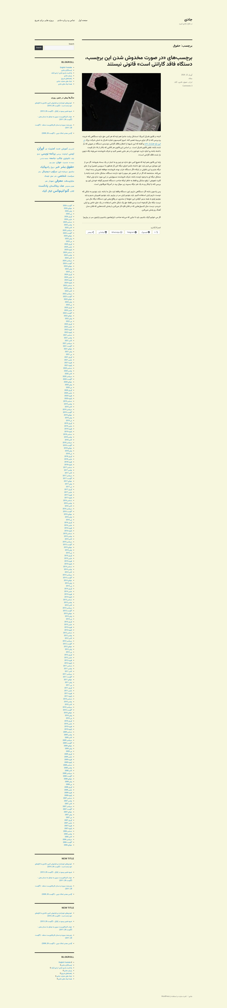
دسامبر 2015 (67, 533)
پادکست (43, 186)
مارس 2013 (68, 624)
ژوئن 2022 (68, 318)
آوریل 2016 (68, 522)
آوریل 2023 (68, 307)
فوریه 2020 (68, 396)
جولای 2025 (68, 236)
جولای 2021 (68, 349)
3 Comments (187, 86)
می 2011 (69, 685)
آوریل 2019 (68, 423)
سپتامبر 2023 (67, 294)
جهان (58, 162)
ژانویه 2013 (68, 630)
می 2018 (69, 453)
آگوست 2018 (67, 445)
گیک (175, 82)
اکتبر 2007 (68, 803)
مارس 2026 (68, 219)
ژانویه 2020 (68, 398)
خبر (57, 167)
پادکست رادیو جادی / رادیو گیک (61, 73)
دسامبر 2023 (67, 285)
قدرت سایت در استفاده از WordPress (173, 996)
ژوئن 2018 (68, 451)
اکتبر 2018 (68, 440)
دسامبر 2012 (67, 633)
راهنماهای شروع (66, 78)
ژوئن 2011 (68, 682)
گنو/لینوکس (61, 191)
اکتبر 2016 (68, 506)
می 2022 (69, 321)
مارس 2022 (68, 327)
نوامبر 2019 (68, 404)
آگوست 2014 (67, 577)
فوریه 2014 (68, 594)
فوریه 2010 (68, 726)
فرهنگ (46, 176)
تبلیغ (38, 154)
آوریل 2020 (68, 390)
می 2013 (69, 619)
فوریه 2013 (68, 627)
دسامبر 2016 (67, 500)
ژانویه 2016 (68, 531)
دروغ (52, 167)
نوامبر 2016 (68, 503)
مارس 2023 (68, 310)
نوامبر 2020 (68, 371)
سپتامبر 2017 (67, 475)
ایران (190, 82)
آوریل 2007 (68, 820)
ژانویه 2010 (68, 729)
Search (71, 44)
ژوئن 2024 (68, 269)
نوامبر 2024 (68, 255)
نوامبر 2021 (68, 338)
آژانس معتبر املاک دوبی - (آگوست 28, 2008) (57, 133)
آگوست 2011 (67, 677)
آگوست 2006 (67, 842)
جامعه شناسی (44, 158)
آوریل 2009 (68, 754)
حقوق (185, 82)
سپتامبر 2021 (67, 343)
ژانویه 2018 (68, 464)
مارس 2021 (68, 360)
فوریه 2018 (68, 462)
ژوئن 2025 (68, 238)
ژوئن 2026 (68, 211)
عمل (51, 176)
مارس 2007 (68, 823)
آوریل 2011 (68, 688)
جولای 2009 (68, 746)
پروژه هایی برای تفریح (44, 20)
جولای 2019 (68, 415)
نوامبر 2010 (68, 701)
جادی (188, 20)
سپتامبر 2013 (67, 608)
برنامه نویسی (48, 154)
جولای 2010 (68, 713)
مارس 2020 (68, 393)
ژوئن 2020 (68, 385)
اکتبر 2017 (68, 473)
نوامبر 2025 (68, 225)
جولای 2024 (68, 266)
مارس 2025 (68, 247)
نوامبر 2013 (68, 602)
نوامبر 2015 (68, 536)
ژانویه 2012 (68, 663)
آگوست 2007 (67, 809)
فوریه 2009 (68, 759)
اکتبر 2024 (68, 258)
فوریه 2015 (68, 561)
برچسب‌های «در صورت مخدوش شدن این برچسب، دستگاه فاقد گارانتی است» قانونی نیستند (138, 61)
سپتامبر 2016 (67, 509)
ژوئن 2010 (68, 715)
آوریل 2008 (68, 787)
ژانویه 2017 (68, 498)
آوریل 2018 (68, 456)
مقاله (190, 78)
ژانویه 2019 (68, 431)
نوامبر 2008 (68, 768)
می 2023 (69, 305)
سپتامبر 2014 (67, 575)
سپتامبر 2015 (67, 542)
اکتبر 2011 (68, 671)
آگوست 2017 (67, 478)
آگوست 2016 (67, 511)
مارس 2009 (68, 757)
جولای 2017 (68, 481)
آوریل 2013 (68, 622)
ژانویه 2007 (68, 828)
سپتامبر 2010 (67, 707)
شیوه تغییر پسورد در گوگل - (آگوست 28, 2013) (56, 111)
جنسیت (65, 162)
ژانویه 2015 (68, 564)
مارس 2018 (68, 459)
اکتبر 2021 (68, 340)
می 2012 (69, 652)
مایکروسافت (69, 181)
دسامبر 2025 (67, 222)
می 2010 (69, 718)
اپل (46, 149)
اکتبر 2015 (68, 539)
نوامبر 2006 (68, 834)
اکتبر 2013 (68, 605)
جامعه (52, 158)
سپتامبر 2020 (67, 376)
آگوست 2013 (67, 611)
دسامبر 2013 (67, 599)
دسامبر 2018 (67, 434)
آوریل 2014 (68, 588)
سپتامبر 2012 (67, 641)
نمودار (51, 181)
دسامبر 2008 (67, 765)
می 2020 (69, 387)
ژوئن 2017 (68, 484)
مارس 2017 (68, 492)
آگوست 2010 (67, 710)
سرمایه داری (63, 171)
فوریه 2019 (68, 429)
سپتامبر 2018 (67, 442)
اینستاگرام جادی (66, 70)
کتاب (72, 191)
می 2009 (69, 751)
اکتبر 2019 (68, 407)
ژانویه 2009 (68, 762)
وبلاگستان (54, 186)
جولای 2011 (68, 679)
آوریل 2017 (68, 489)
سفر (39, 171)
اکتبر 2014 (68, 572)
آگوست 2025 (67, 233)
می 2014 (69, 586)
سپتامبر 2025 (67, 230)
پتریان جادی (68, 76)
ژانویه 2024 (68, 283)
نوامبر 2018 (68, 437)
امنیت (51, 148)
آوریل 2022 (68, 324)
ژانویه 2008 (68, 795)
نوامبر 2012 (68, 635)
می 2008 (69, 784)
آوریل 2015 (68, 555)
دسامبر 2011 (67, 666)
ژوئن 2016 (68, 517)
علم (55, 176)
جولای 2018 (68, 448)
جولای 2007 (68, 812)
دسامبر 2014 (67, 566)
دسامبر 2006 (67, 831)
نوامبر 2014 (68, 569)
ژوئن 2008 (68, 781)
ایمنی (71, 154)
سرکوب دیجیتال (49, 172)
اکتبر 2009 (68, 737)
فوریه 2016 (68, 528)
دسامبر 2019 (67, 401)
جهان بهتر (52, 162)
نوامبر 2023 (68, 288)
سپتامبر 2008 (67, 773)
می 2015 (69, 553)
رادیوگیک (45, 167)
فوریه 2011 (68, 693)
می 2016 (69, 520)
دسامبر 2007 (67, 798)
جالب (59, 158)
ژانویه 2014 (68, 597)
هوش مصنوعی (69, 186)
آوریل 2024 (68, 274)
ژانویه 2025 (68, 249)
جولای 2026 (68, 208)
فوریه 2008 (68, 792)
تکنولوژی (66, 158)
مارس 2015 (68, 558)
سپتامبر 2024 (67, 260)
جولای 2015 (68, 547)
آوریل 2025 (68, 244)
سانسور (71, 171)
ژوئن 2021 (68, 351)
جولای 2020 (68, 382)
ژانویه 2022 (68, 332)
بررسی (59, 154)
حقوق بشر (67, 166)
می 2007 (69, 817)
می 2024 (69, 272)
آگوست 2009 (67, 743)
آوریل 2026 (68, 216)
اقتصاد (58, 149)
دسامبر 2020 (67, 368)
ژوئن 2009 (68, 748)
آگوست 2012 (67, 644)
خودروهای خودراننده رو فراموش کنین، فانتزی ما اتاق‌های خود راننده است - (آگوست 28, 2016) (53, 104)
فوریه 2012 (68, 660)
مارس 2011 (68, 690)
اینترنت (65, 154)
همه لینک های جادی (65, 84)
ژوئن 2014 (68, 583)
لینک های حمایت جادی (64, 81)
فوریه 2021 (68, 362)
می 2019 (69, 420)
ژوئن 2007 (68, 814)
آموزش (64, 149)
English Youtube (66, 67)
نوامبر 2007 (68, 801)
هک (62, 186)
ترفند (72, 158)
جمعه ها (71, 163)
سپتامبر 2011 (67, 674)
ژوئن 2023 (68, 302)
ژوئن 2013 (68, 616)
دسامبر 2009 (67, 732)
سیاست (70, 176)
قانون (180, 82)
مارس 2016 (68, 525)
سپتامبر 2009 (67, 740)
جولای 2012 (68, 646)
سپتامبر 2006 (67, 839)
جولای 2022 (68, 316)
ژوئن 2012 (68, 649)
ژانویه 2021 (68, 365)
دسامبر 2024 (67, 252)
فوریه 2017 (68, 495)
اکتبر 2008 (68, 770)
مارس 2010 (68, 724)
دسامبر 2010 (67, 699)
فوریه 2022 (68, 329)
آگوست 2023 (67, 296)
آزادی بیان (71, 149)
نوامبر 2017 (68, 470)
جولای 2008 (68, 779)
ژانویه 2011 (68, 696)
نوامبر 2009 (68, 735)
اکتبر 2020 (68, 373)
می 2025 (69, 241)
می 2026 (69, 214)
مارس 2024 (68, 277)
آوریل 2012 (68, 655)
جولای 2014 (68, 580)
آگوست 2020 (67, 379)
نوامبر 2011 (68, 668)
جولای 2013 (68, 613)
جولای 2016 (68, 514)
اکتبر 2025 (68, 227)
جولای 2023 (68, 299)
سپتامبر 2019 (67, 409)
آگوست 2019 (67, 412)
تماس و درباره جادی (66, 20)
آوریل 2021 (68, 357)
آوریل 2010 (68, 721)
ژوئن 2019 (68, 418)
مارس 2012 (68, 657)
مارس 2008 (68, 790)
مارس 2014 (68, 591)
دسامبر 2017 (67, 467)
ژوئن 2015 (68, 550)
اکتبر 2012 (68, 638)
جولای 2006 (68, 845)
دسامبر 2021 (67, 335)
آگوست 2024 (67, 263)
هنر (46, 181)
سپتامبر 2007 (67, 806)
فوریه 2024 (68, 280)
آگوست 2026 (67, 205)
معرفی (59, 180)
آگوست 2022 (67, 313)
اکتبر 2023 (68, 291)
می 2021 (69, 354)
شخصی (62, 176)
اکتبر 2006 (68, 837)
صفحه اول (82, 20)
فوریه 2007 (68, 826)
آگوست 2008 (67, 776)
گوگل (50, 191)
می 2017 (69, 486)
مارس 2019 (68, 426)
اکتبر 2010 (68, 704)
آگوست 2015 (67, 544)
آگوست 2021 (67, 346)
